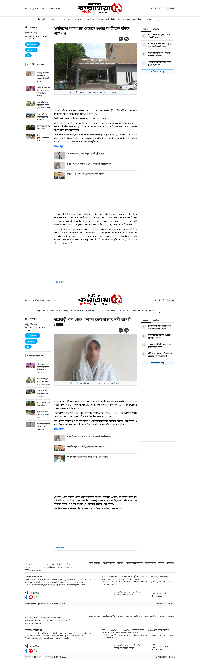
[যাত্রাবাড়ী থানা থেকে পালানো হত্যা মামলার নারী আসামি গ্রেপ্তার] (157, 45)
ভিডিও (29, 9)
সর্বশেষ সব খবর (157, 71)
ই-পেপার (170, 9)
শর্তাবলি (120, 563)
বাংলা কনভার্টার (150, 563)
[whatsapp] (35, 597)
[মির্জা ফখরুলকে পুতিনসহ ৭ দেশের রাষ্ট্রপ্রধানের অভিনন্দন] (157, 54)
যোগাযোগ (170, 563)
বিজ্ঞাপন (161, 563)
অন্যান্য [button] (149, 19)
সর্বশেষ (45, 19)
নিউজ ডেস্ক (33, 33)
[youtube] (31, 597)
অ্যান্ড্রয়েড (158, 596)
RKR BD (171, 603)
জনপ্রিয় (156, 29)
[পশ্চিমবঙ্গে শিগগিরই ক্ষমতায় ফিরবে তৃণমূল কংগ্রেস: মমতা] (157, 63)
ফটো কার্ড (33, 50)
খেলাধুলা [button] (78, 19)
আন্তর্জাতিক (90, 19)
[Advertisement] (38, 178)
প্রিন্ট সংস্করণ (34, 44)
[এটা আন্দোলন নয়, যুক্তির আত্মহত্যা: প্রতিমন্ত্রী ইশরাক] (157, 36)
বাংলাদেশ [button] (55, 19)
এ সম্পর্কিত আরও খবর (35, 64)
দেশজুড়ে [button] (66, 19)
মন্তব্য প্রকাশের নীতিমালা (134, 563)
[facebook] (26, 597)
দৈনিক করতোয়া (94, 563)
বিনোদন (100, 19)
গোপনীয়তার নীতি (109, 563)
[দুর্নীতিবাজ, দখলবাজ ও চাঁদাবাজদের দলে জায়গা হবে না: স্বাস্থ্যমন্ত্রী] (157, 355)
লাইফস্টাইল (110, 19)
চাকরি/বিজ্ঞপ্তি (138, 19)
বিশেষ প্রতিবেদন (124, 19)
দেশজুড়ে (33, 27)
